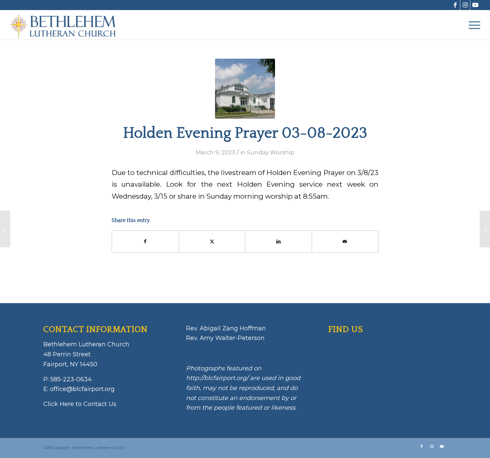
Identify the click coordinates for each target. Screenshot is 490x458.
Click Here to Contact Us (79, 404)
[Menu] (472, 25)
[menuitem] (472, 25)
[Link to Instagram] (465, 5)
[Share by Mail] (345, 241)
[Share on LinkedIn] (278, 241)
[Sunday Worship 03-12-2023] (485, 229)
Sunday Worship (270, 152)
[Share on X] (212, 241)
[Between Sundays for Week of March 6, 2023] (5, 229)
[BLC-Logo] (66, 25)
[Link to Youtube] (475, 5)
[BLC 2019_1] (245, 89)
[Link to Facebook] (455, 5)
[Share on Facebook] (145, 241)
